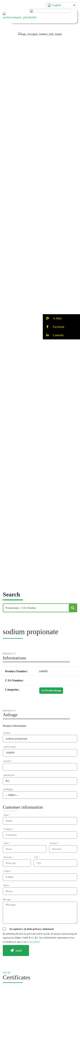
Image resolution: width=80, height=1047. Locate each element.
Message (7, 899)
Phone (6, 885)
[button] (40, 31)
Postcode (8, 857)
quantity (7, 761)
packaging (8, 789)
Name (6, 815)
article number (10, 747)
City (36, 857)
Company (8, 829)
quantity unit (9, 775)
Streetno (54, 843)
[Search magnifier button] (73, 608)
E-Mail (7, 871)
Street (6, 843)
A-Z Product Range (51, 690)
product (7, 732)
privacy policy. (33, 942)
